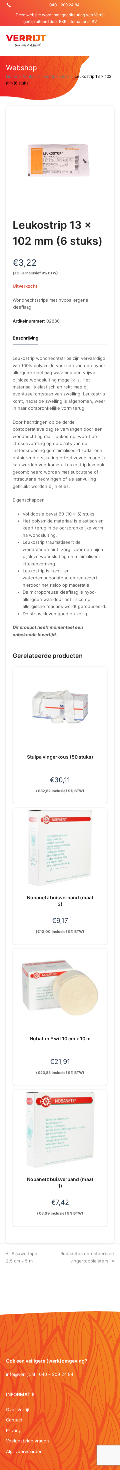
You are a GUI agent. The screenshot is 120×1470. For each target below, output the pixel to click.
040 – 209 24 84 (64, 4)
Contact (14, 1419)
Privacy (13, 1430)
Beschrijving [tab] (25, 338)
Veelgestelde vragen (27, 1440)
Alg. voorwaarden (24, 1451)
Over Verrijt (18, 1409)
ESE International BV (78, 21)
